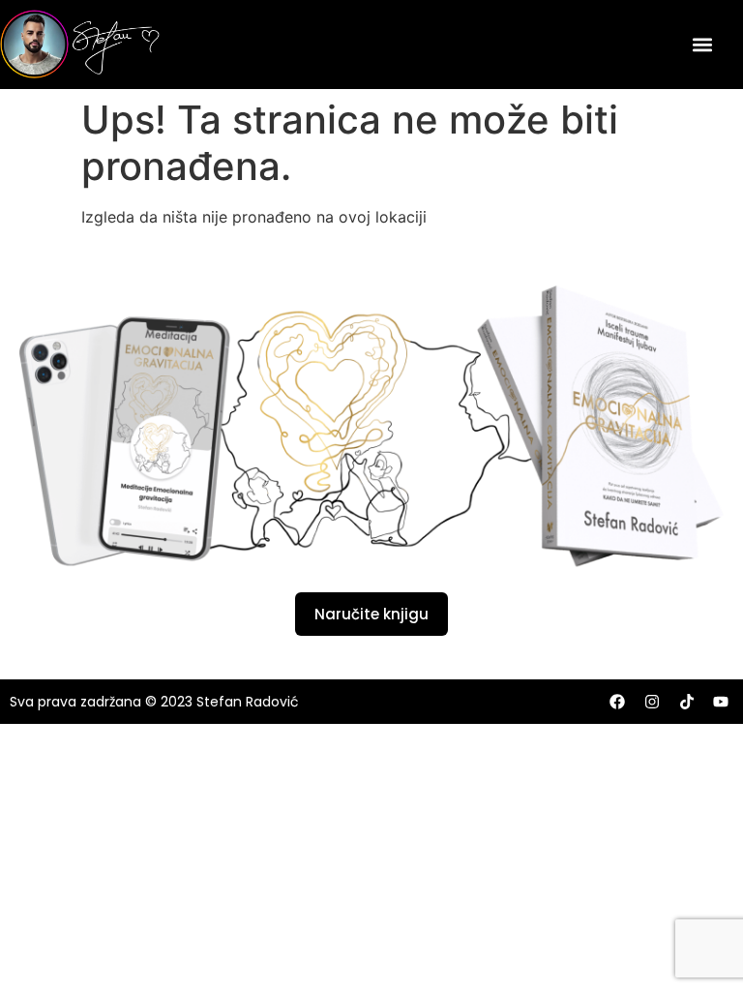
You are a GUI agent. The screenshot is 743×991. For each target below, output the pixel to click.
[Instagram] (652, 701)
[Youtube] (720, 701)
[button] (703, 44)
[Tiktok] (686, 701)
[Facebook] (618, 701)
